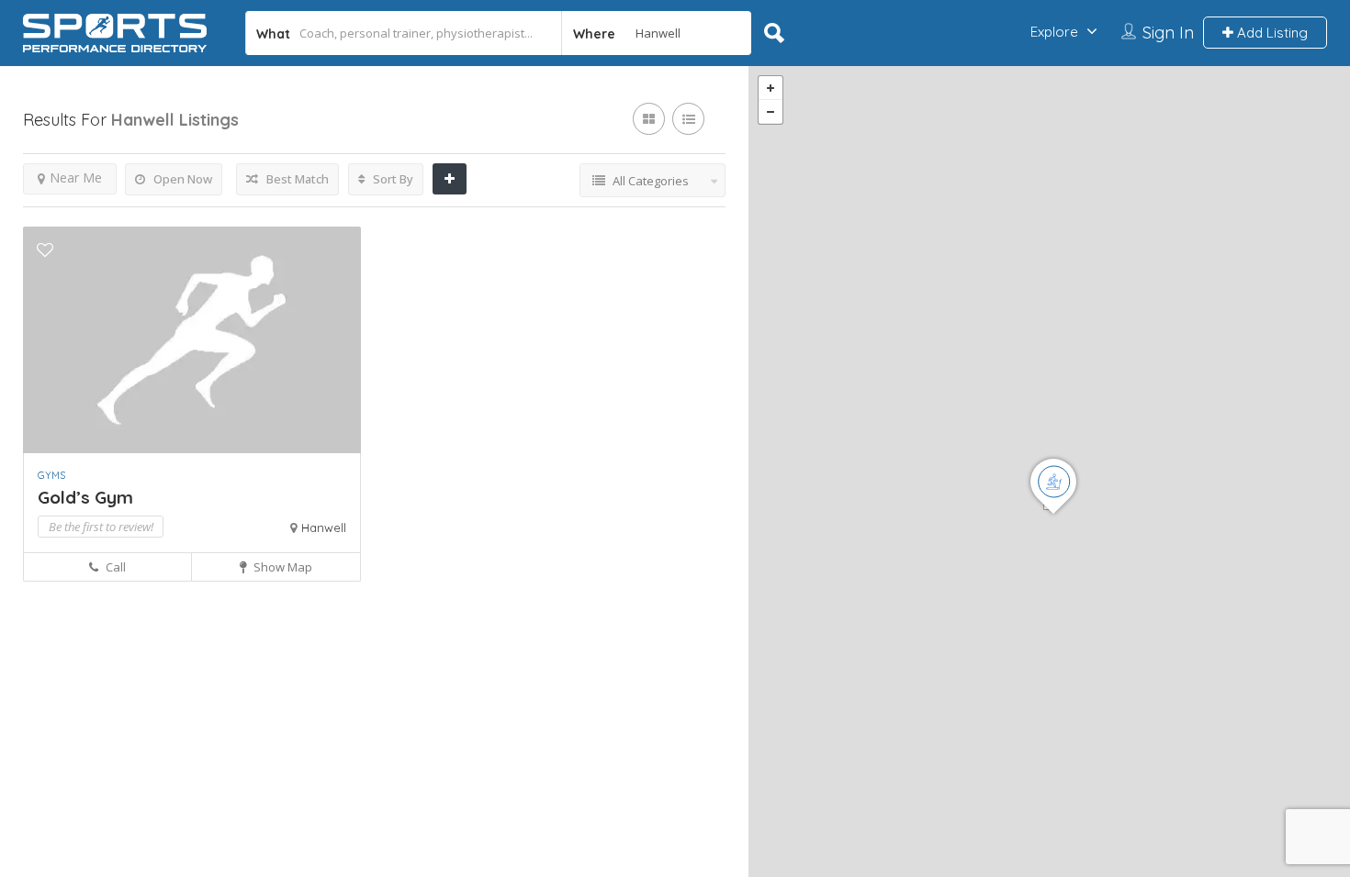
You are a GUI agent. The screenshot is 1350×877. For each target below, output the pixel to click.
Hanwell (323, 527)
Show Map (281, 567)
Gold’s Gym (85, 497)
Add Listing (1270, 32)
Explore (1054, 31)
